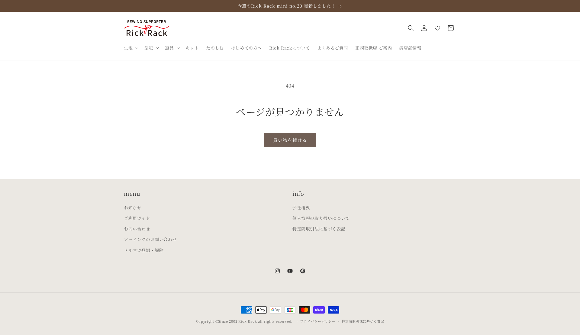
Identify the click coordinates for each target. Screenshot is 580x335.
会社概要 (301, 208)
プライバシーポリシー (317, 321)
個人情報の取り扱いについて (321, 218)
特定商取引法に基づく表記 (318, 229)
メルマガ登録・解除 (143, 250)
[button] (130, 47)
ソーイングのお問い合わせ (150, 239)
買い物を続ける (290, 140)
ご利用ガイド (137, 218)
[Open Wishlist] (437, 28)
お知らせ (132, 208)
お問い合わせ (137, 229)
